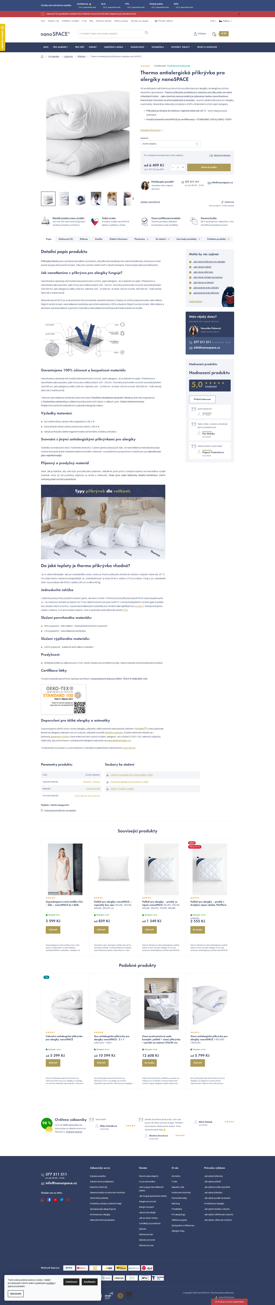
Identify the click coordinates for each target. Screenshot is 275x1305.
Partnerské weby (179, 1198)
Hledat (146, 33)
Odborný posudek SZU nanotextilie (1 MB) (131, 775)
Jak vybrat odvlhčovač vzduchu (218, 1214)
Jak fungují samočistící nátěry (153, 1196)
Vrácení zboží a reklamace (102, 1182)
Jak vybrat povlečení (203, 282)
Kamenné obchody (98, 1187)
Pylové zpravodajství (148, 1176)
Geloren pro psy (146, 1245)
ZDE (125, 610)
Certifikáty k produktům (150, 1223)
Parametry (140, 239)
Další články (195, 301)
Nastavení (15, 1293)
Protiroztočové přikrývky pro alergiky (60, 810)
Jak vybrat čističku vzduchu (217, 1209)
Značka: (150, 202)
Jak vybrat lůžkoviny (213, 1176)
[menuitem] (46, 47)
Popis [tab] (48, 239)
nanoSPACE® (93, 789)
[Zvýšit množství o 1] (183, 167)
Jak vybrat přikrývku (203, 272)
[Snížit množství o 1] (173, 167)
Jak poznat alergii (147, 1212)
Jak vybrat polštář (202, 267)
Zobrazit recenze (74, 1132)
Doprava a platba (98, 1176)
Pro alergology (178, 1214)
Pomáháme (177, 1209)
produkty (139, 606)
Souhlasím (89, 1282)
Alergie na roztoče (147, 1201)
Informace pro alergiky (139, 21)
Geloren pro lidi (146, 1234)
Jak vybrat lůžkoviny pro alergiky (209, 262)
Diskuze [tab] (84, 239)
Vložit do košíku (209, 167)
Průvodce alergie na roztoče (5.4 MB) (129, 782)
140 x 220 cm (94, 796)
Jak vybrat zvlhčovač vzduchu (218, 1220)
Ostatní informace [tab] (118, 239)
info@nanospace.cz (222, 182)
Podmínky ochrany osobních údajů (106, 1204)
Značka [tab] (98, 239)
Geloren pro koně (147, 1240)
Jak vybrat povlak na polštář (217, 1187)
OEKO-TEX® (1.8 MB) (122, 789)
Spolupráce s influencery (183, 1225)
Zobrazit (53, 930)
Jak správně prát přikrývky (206, 293)
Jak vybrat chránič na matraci (207, 277)
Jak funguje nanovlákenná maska (151, 1189)
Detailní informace (150, 130)
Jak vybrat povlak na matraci (217, 1198)
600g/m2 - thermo (91, 782)
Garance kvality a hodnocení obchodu (107, 1193)
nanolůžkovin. (129, 748)
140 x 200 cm (81, 796)
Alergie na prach (146, 1207)
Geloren (142, 1229)
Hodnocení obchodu (103, 21)
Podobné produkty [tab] (216, 239)
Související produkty (187, 239)
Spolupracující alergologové (103, 1209)
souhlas (50, 1283)
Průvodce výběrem (165, 21)
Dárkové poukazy (121, 21)
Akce (43, 21)
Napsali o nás (53, 21)
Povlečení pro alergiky (214, 1204)
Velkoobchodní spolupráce (102, 1220)
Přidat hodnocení (202, 399)
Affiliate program (179, 1220)
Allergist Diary (178, 1231)
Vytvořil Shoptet (226, 1297)
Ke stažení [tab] (161, 239)
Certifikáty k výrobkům (70, 21)
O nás (84, 21)
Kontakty (176, 1176)
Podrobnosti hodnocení (178, 66)
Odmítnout (71, 1282)
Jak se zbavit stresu (148, 1218)
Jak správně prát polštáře (206, 288)
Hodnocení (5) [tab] (66, 239)
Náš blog (176, 1204)
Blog (91, 21)
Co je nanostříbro (147, 1182)
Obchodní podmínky (99, 1198)
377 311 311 (192, 182)
